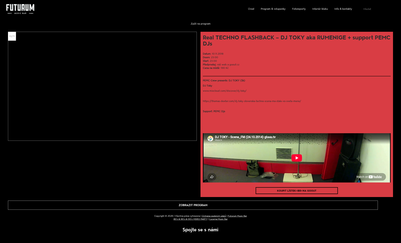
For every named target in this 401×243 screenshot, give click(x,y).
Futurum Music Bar (237, 216)
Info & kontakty (343, 8)
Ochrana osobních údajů (214, 216)
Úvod (251, 8)
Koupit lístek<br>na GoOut (296, 190)
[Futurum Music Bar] (20, 9)
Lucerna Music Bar (218, 219)
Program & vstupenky (273, 8)
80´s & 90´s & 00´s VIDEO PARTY (190, 219)
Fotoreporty (299, 8)
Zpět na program (201, 23)
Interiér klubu (320, 8)
